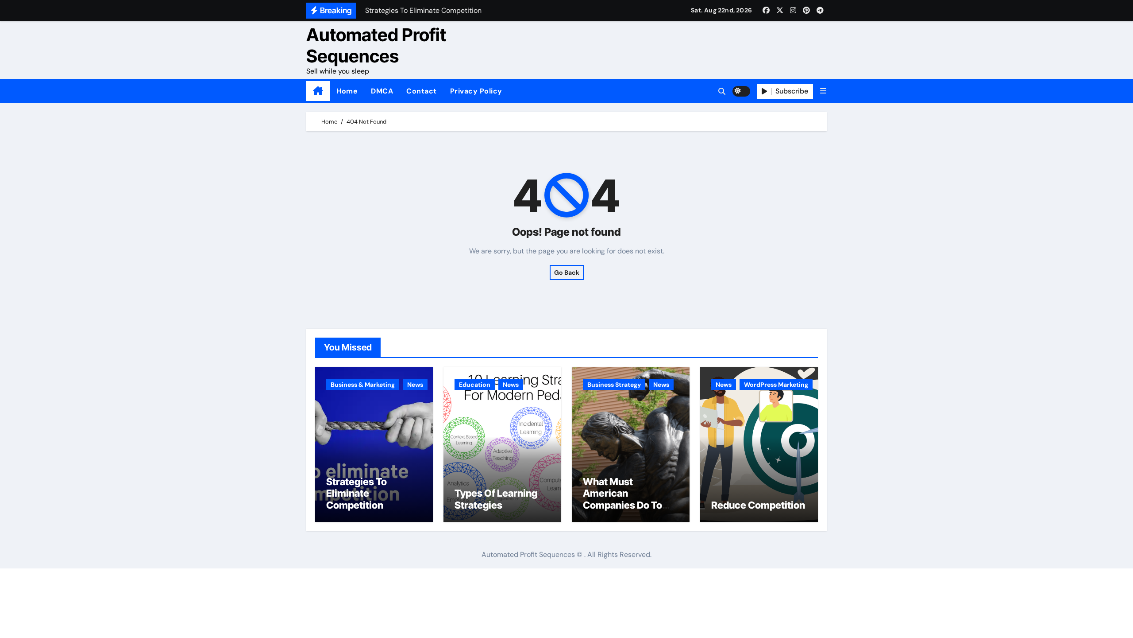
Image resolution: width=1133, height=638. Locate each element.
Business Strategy (614, 385)
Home (347, 91)
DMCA (382, 91)
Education (474, 385)
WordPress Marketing (776, 385)
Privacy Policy (476, 91)
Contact (421, 91)
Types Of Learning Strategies (496, 498)
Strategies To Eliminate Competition (356, 493)
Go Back (566, 272)
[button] (823, 91)
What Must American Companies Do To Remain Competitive (629, 499)
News (415, 385)
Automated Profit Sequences (376, 45)
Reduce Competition (758, 505)
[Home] (318, 91)
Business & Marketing (363, 385)
